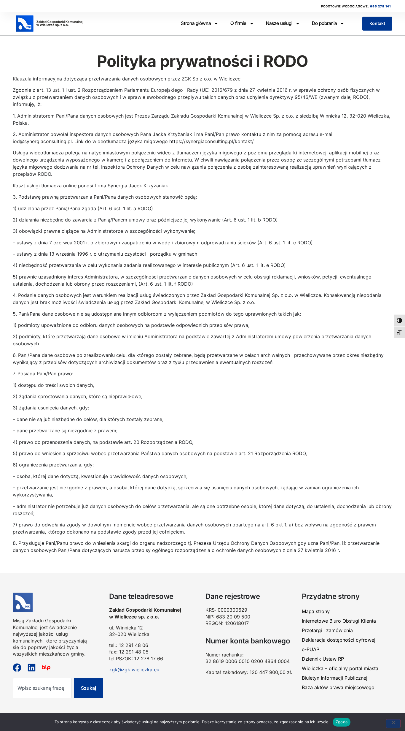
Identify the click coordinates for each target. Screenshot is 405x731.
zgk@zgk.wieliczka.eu (134, 670)
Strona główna (196, 23)
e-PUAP (310, 649)
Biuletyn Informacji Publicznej (334, 678)
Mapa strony (316, 611)
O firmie (238, 23)
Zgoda (341, 721)
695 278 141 (380, 6)
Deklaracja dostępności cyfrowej (338, 640)
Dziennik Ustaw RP (323, 659)
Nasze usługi (279, 23)
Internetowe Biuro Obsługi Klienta (339, 621)
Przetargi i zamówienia (327, 630)
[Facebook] (17, 667)
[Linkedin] (31, 667)
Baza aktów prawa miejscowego (338, 687)
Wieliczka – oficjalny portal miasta (340, 668)
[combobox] (42, 688)
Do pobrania (324, 23)
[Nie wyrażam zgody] (393, 723)
